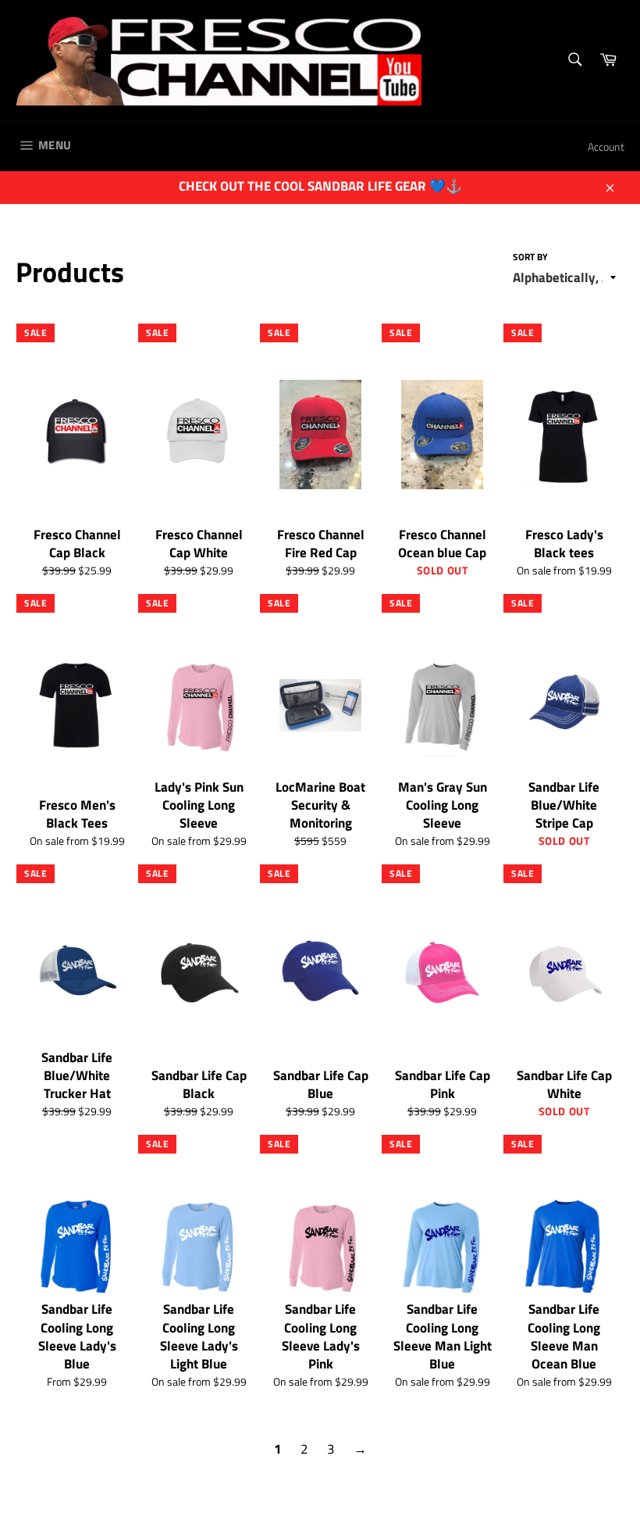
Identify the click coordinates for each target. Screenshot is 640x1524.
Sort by (530, 257)
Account (606, 146)
